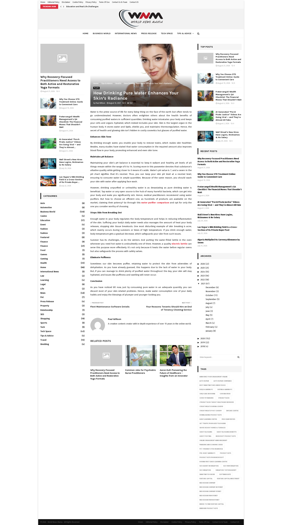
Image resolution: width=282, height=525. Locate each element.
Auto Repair (204, 381)
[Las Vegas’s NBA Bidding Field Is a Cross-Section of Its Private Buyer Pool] (48, 181)
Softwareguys (225, 474)
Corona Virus (225, 394)
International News (126, 33)
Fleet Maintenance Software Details (110, 306)
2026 (202, 264)
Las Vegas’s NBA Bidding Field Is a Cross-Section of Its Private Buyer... (71, 179)
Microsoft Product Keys (226, 436)
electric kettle (179, 243)
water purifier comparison (155, 202)
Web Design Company (207, 483)
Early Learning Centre (208, 419)
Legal (43, 284)
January (209, 331)
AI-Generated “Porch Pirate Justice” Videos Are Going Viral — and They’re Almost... (70, 143)
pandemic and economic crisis (211, 445)
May (207, 315)
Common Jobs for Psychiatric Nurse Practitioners (140, 371)
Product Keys (225, 453)
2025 (202, 268)
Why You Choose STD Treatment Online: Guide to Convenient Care (71, 102)
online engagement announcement (213, 440)
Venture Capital (205, 479)
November (211, 291)
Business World (101, 33)
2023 (202, 276)
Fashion (44, 229)
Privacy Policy (91, 2)
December (210, 287)
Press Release (149, 33)
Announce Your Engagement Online (213, 377)
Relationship (46, 310)
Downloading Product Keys (210, 415)
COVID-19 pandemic (206, 398)
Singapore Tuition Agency (226, 470)
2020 (202, 338)
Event (43, 224)
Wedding (44, 344)
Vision (42, 2)
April (208, 319)
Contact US (134, 2)
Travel (43, 340)
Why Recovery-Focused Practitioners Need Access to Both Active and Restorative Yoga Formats (105, 374)
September (211, 299)
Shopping (45, 318)
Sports (43, 323)
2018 (202, 346)
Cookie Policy (78, 2)
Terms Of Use (104, 2)
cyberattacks (223, 398)
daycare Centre (232, 411)
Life (42, 289)
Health (96, 88)
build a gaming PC (206, 389)
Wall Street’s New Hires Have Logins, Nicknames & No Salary (71, 162)
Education (45, 220)
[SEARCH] (238, 357)
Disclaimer (66, 2)
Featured (44, 237)
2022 (202, 279)
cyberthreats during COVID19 (211, 406)
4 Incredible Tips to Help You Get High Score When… (89, 6)
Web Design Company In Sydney (211, 487)
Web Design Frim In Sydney (209, 500)
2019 (202, 342)
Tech (42, 327)
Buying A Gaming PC (225, 389)
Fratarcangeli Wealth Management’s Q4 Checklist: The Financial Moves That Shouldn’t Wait (70, 121)
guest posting (205, 436)
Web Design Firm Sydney (208, 496)
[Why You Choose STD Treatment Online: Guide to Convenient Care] (48, 103)
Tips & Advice (184, 33)
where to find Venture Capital (211, 504)
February (210, 327)
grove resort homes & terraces (212, 428)
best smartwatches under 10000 (212, 385)
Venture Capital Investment (228, 479)
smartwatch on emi (207, 474)
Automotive (46, 207)
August (209, 303)
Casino (43, 216)
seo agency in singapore (209, 466)
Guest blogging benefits (226, 432)
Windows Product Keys (208, 508)
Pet (42, 297)
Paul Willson (100, 103)
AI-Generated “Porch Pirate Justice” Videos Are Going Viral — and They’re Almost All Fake (228, 116)
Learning (44, 280)
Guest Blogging (205, 432)
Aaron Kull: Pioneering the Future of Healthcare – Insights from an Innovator (174, 373)
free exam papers (228, 419)
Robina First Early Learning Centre (213, 462)
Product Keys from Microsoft (211, 457)
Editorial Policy (53, 2)
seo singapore (205, 470)
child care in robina (207, 394)
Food (42, 250)
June (208, 311)
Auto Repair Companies (223, 381)
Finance (44, 242)
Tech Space (167, 33)
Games (43, 254)
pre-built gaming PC (207, 453)
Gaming (44, 259)
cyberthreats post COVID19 (210, 411)
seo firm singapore (231, 466)
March (208, 323)
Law (42, 276)
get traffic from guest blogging (212, 423)
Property (44, 306)
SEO (42, 314)
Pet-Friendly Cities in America (211, 449)
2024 (202, 272)
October (209, 295)
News (42, 293)
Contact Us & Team (119, 2)
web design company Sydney (210, 491)
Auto (42, 203)
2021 (203, 283)
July (207, 307)
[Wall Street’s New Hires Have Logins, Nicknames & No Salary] (48, 163)
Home (85, 33)
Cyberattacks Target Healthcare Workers (216, 402)
